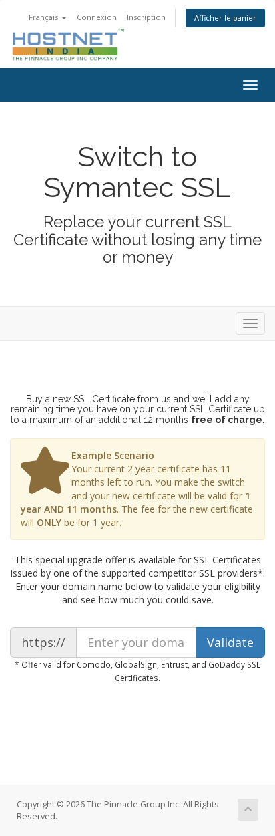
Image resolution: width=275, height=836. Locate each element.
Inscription (146, 17)
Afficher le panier (225, 18)
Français (44, 17)
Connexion (97, 17)
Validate (230, 642)
